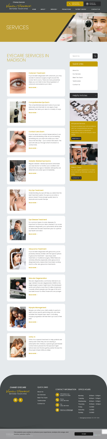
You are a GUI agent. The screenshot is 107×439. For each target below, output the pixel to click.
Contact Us (95, 9)
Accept (84, 434)
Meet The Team (78, 77)
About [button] (43, 9)
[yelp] (20, 400)
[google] (15, 400)
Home (34, 9)
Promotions (66, 9)
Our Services (77, 74)
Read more (75, 138)
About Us (76, 70)
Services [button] (54, 9)
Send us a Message (66, 410)
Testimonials (77, 81)
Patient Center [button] (80, 9)
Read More (32, 87)
